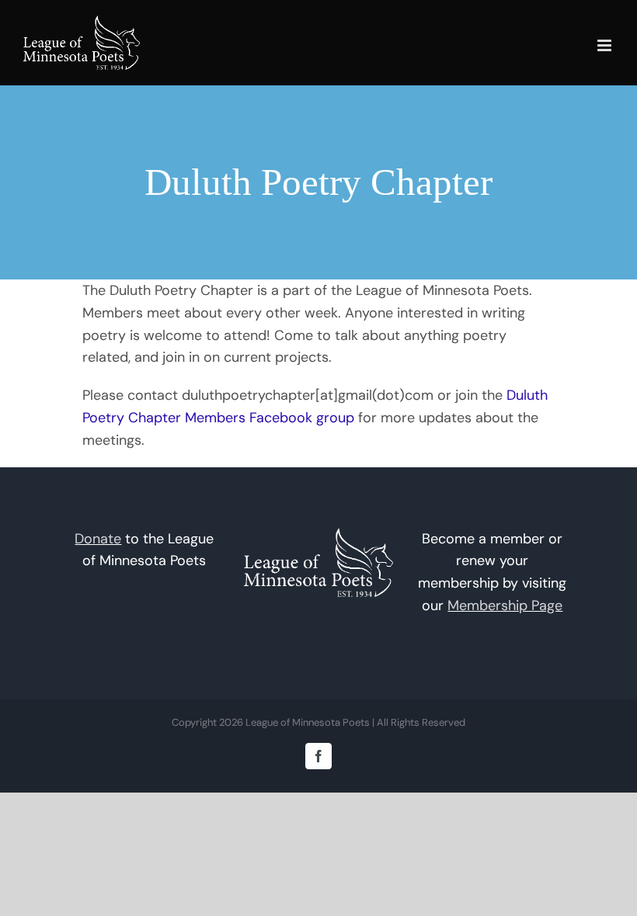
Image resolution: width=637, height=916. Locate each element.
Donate (98, 538)
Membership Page (504, 605)
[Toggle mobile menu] (605, 45)
